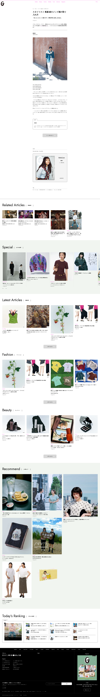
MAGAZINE (84, 649)
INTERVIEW (47, 649)
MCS (45, 691)
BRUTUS (5, 691)
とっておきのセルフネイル (6, 662)
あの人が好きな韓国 (16, 669)
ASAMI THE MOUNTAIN (5, 667)
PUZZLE (79, 649)
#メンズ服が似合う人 (50, 189)
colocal (30, 691)
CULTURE (42, 649)
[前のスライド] (3, 288)
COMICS (62, 649)
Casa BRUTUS (17, 691)
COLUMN (67, 649)
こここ (43, 691)
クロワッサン (12, 691)
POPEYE (9, 691)
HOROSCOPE (73, 649)
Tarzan (27, 691)
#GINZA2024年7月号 (42, 189)
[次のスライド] (5, 288)
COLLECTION (25, 649)
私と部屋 (3, 665)
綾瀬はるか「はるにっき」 (6, 669)
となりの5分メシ (15, 662)
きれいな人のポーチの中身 (6, 664)
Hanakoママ (34, 691)
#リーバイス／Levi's (35, 189)
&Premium (24, 691)
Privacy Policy (25, 695)
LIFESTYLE (53, 649)
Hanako (21, 691)
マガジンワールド (16, 695)
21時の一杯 (14, 665)
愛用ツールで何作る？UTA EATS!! (17, 664)
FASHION (15, 649)
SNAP (20, 649)
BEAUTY (37, 649)
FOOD (58, 649)
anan (3, 691)
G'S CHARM (31, 649)
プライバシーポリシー (13, 684)
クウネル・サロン (38, 691)
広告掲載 (21, 695)
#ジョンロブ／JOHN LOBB (57, 189)
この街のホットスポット (16, 667)
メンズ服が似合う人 (44, 25)
